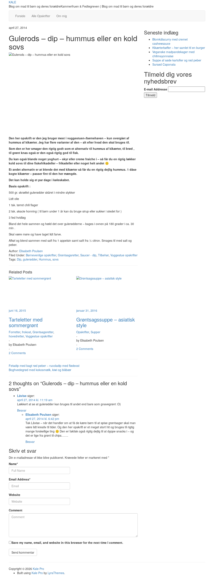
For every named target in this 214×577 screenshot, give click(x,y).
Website (14, 495)
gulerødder (30, 259)
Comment (15, 510)
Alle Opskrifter (41, 16)
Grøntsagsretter (68, 255)
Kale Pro (38, 569)
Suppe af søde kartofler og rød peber (176, 60)
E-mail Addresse (155, 89)
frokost (26, 332)
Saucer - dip (88, 255)
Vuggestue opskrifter (124, 255)
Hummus (45, 259)
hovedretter (16, 336)
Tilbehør (103, 255)
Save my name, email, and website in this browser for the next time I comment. (67, 542)
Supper (95, 332)
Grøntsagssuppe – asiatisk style (105, 322)
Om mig (61, 16)
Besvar (21, 410)
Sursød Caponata (164, 64)
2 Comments (17, 353)
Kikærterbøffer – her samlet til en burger (178, 48)
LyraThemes (56, 573)
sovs (55, 259)
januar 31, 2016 (86, 310)
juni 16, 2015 (17, 310)
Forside (20, 16)
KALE (12, 2)
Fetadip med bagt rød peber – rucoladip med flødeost (44, 365)
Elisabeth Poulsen (31, 251)
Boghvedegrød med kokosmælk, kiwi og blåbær (40, 370)
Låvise (22, 396)
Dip (19, 259)
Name (13, 464)
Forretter (14, 332)
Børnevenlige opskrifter (41, 255)
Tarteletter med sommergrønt (25, 322)
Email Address (19, 479)
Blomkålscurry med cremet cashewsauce (170, 41)
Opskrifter (82, 332)
